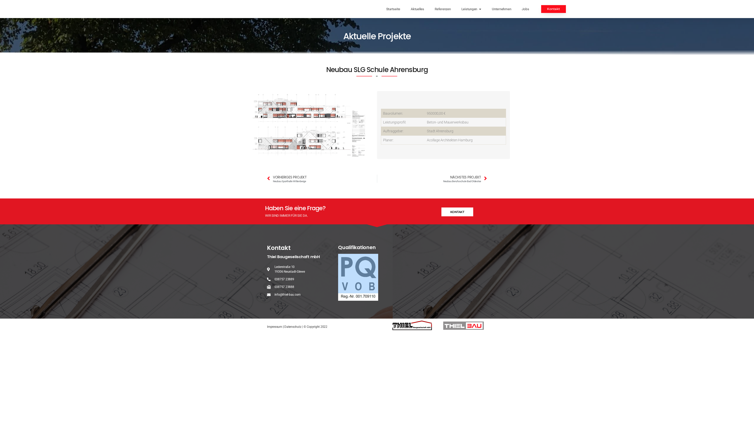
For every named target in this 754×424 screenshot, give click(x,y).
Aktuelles (417, 9)
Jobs (525, 9)
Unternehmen (501, 9)
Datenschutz (292, 327)
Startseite (393, 9)
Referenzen (443, 9)
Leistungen (469, 9)
